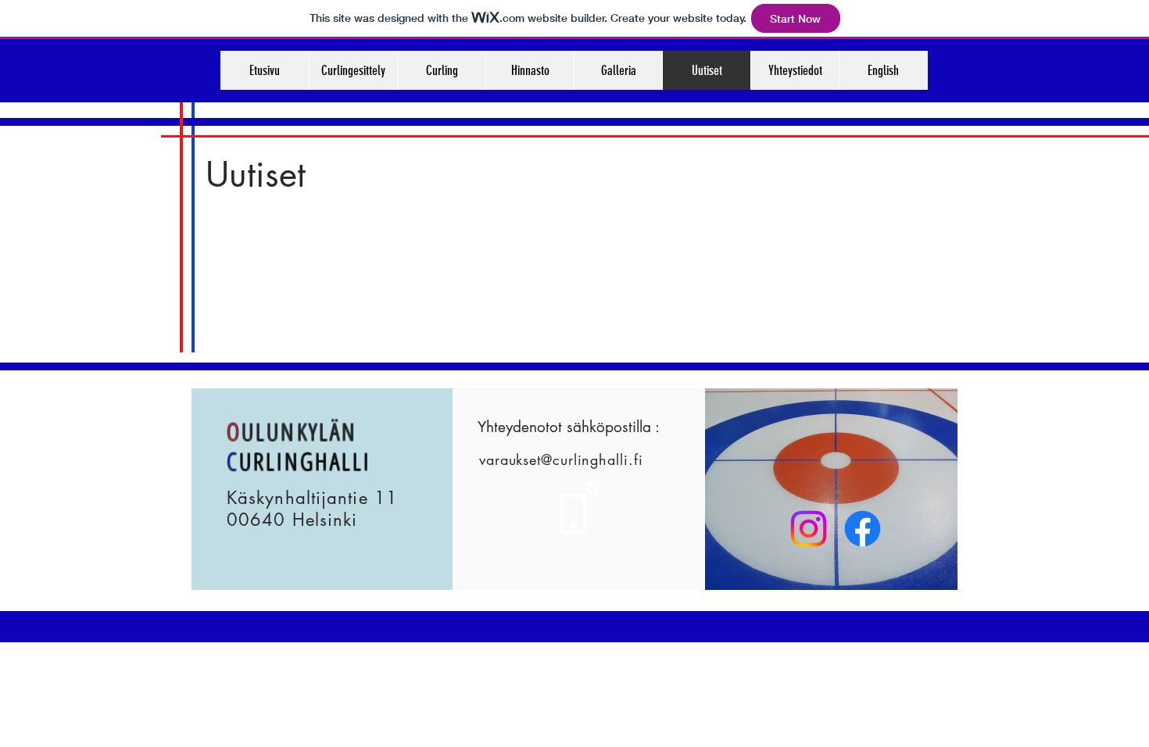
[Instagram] (808, 528)
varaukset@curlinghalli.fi (561, 459)
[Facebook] (862, 528)
